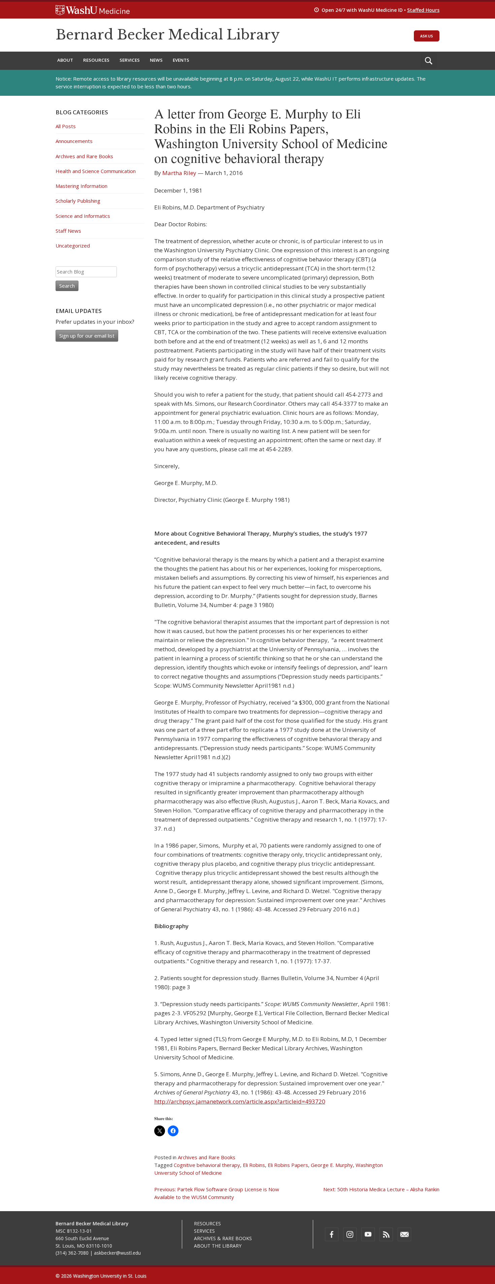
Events (181, 60)
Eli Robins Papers (288, 1165)
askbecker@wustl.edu (117, 1253)
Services (130, 60)
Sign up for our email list (86, 335)
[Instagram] (350, 1234)
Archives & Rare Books (223, 1238)
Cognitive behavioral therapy (207, 1165)
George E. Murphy (332, 1165)
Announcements (74, 141)
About (65, 60)
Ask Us (426, 35)
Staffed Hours (423, 10)
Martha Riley (179, 173)
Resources (96, 60)
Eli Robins (254, 1165)
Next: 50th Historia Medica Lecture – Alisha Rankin (381, 1189)
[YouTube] (368, 1234)
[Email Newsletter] (404, 1234)
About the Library (217, 1246)
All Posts (66, 126)
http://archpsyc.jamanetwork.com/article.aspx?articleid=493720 (239, 1101)
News (156, 60)
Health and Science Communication (96, 171)
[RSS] (386, 1234)
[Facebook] (331, 1234)
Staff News (68, 230)
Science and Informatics (83, 215)
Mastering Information (81, 185)
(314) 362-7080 (72, 1253)
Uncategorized (73, 245)
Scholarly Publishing (78, 200)
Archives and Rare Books (206, 1157)
